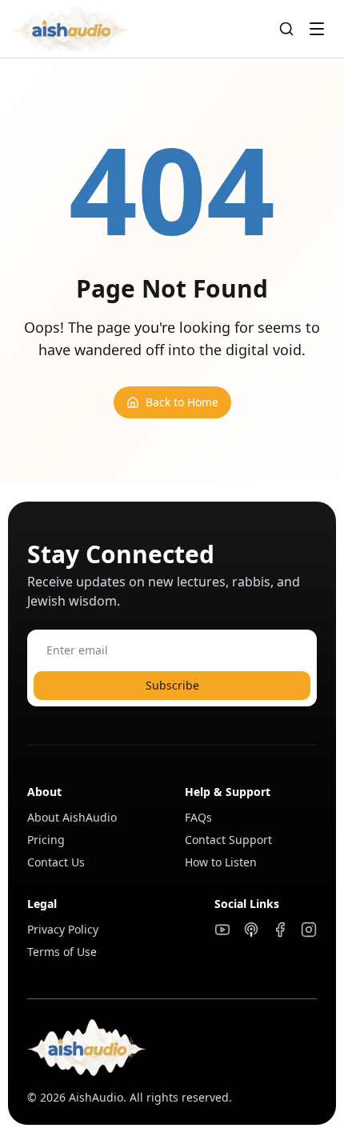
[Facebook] (280, 930)
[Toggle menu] (317, 29)
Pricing (46, 839)
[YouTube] (222, 930)
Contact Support (228, 839)
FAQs (198, 817)
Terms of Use (62, 951)
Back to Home (182, 402)
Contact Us (56, 862)
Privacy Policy (62, 929)
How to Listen (221, 862)
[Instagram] (309, 930)
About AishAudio (72, 817)
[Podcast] (251, 930)
